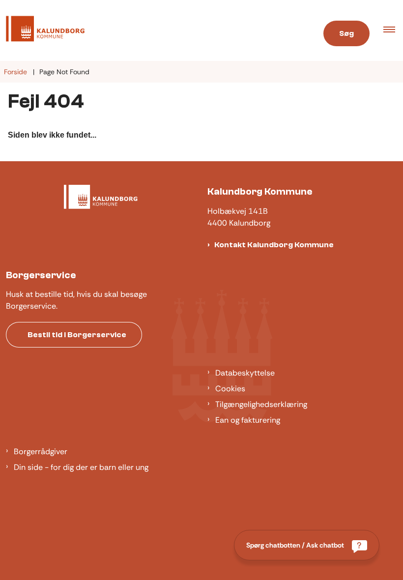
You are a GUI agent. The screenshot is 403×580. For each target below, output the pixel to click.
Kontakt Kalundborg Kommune (274, 244)
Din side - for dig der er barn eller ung (81, 467)
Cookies (230, 388)
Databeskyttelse (245, 373)
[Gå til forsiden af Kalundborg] (151, 30)
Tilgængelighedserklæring (261, 404)
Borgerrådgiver (40, 451)
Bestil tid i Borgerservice (77, 334)
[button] (393, 30)
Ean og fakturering (247, 420)
